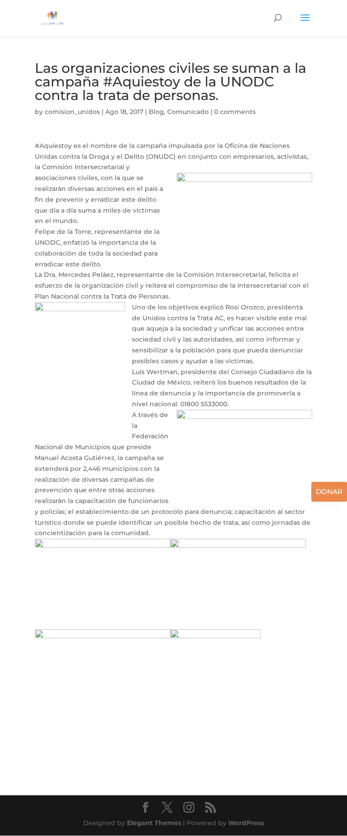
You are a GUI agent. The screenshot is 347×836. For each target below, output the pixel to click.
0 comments (235, 112)
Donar (329, 491)
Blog (156, 112)
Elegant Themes (154, 823)
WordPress (246, 823)
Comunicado (188, 112)
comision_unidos (72, 112)
